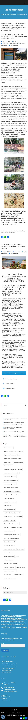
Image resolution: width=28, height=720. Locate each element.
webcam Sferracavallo (9, 578)
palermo (6, 527)
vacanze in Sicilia (20, 567)
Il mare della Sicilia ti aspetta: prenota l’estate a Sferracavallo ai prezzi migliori (13, 423)
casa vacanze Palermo (10, 476)
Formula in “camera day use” (9, 664)
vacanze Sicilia (7, 574)
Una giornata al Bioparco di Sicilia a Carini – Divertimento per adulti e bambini (14, 36)
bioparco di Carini (9, 129)
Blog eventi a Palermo (7, 661)
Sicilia (17, 556)
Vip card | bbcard (6, 672)
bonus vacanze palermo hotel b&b (13, 469)
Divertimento (6, 43)
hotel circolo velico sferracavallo (12, 513)
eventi (11, 43)
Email (2, 643)
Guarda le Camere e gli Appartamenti (14, 373)
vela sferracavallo (18, 574)
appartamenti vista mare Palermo (12, 458)
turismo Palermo (8, 560)
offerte (13, 520)
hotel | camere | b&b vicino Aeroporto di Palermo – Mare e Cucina (13, 246)
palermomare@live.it (11, 388)
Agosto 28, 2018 (6, 252)
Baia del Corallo (8, 466)
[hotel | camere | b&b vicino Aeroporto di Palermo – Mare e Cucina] (14, 268)
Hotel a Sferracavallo (9, 509)
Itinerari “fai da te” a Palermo (9, 666)
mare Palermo (18, 516)
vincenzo (17, 41)
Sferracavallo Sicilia (9, 556)
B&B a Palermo (7, 462)
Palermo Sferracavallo (9, 531)
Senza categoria (17, 43)
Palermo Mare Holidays (16, 527)
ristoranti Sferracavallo (9, 542)
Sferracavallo (20, 549)
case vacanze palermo (10, 484)
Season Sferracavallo (9, 549)
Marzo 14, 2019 (6, 41)
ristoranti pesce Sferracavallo (11, 538)
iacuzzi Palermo (8, 516)
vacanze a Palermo (9, 567)
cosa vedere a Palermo (10, 502)
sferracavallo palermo (9, 552)
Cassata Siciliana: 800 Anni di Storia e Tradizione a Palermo (13, 428)
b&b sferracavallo (18, 462)
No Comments (14, 45)
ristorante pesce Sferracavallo (11, 534)
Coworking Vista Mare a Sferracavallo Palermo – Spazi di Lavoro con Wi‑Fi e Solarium (14, 435)
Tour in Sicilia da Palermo (8, 668)
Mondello (6, 520)
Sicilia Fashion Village (7, 670)
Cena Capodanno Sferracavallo (12, 491)
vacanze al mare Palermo (10, 563)
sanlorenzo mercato (9, 545)
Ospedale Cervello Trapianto (11, 523)
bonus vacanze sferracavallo (11, 473)
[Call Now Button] (3, 717)
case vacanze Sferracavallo (11, 487)
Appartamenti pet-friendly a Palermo (13, 451)
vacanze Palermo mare (10, 571)
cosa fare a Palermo (9, 498)
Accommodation (8, 447)
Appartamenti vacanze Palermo (12, 455)
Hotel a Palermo (8, 505)
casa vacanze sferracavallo (11, 480)
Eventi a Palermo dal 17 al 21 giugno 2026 (14, 432)
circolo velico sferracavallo (10, 495)
